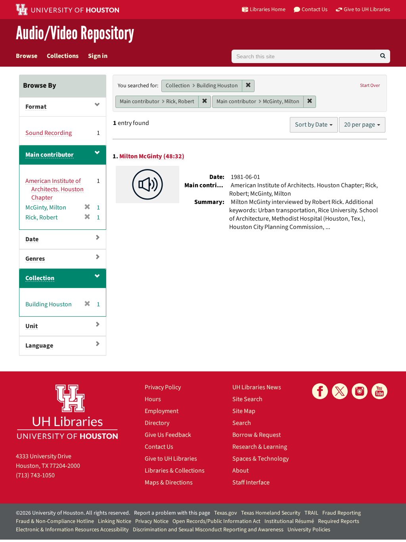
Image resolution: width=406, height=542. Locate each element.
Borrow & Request (256, 435)
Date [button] (31, 239)
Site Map (243, 411)
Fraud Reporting (341, 513)
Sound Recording (48, 133)
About (240, 470)
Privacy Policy (163, 387)
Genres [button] (35, 258)
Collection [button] (39, 278)
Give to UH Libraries (171, 458)
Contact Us (159, 446)
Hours (153, 399)
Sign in (97, 56)
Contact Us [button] (314, 9)
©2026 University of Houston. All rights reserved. (73, 513)
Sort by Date (312, 124)
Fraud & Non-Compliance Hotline (55, 521)
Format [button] (35, 106)
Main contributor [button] (49, 154)
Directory (157, 423)
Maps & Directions (169, 482)
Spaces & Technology (260, 458)
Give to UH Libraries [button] (367, 9)
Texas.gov (225, 513)
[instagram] (360, 391)
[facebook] (320, 391)
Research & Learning (259, 446)
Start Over (370, 85)
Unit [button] (31, 326)
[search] (382, 56)
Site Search (247, 399)
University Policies (308, 530)
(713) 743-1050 (35, 475)
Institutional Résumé (289, 521)
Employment (161, 411)
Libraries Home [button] (267, 9)
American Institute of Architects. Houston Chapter (54, 189)
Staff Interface (251, 482)
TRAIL (311, 513)
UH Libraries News (256, 387)
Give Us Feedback (168, 435)
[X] (340, 391)
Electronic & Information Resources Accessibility (72, 530)
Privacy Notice (152, 521)
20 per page (360, 124)
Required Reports (338, 521)
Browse (26, 56)
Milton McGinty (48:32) (151, 156)
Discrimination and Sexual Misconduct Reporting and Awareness (208, 530)
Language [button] (39, 345)
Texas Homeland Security (271, 513)
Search (241, 423)
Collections (63, 56)
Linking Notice (114, 521)
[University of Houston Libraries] (67, 412)
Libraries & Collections (175, 470)
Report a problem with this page (172, 513)
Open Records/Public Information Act (216, 521)
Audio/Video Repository (75, 33)
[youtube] (379, 391)
